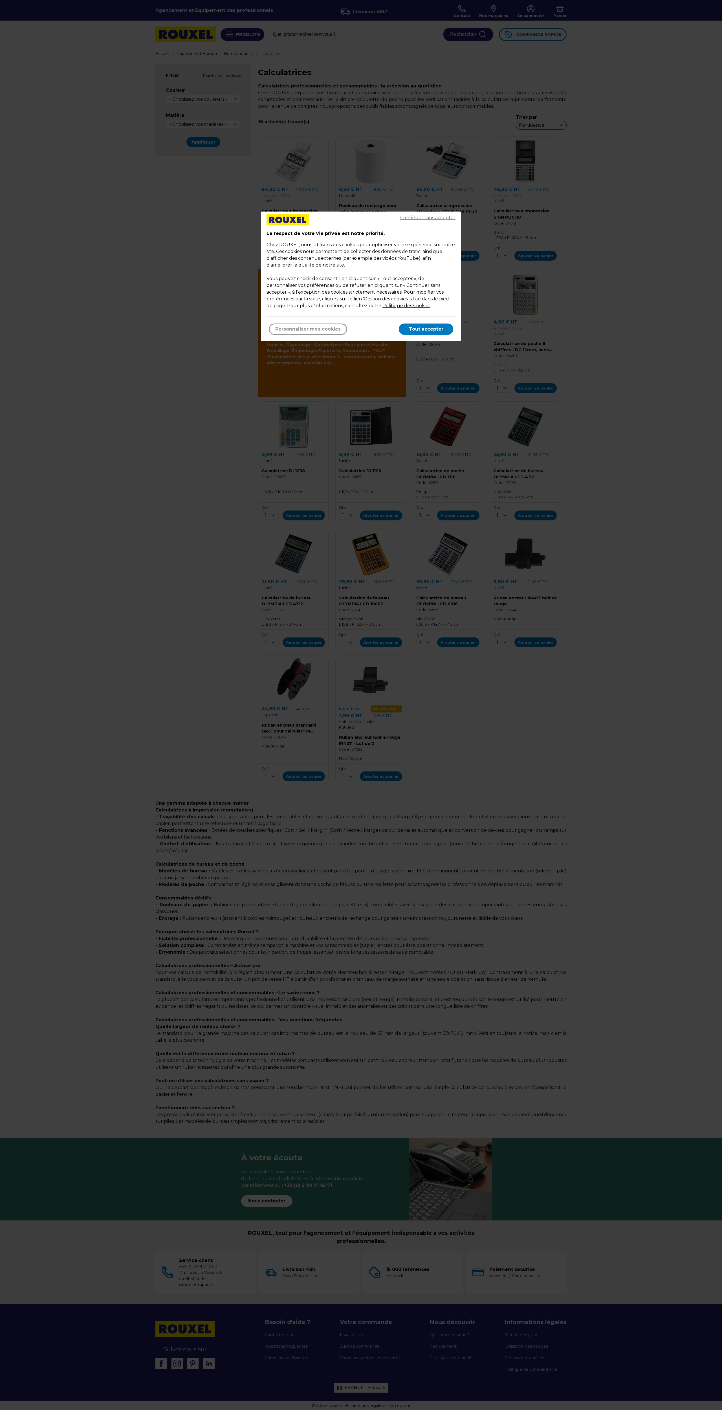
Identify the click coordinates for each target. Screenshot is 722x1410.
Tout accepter (426, 329)
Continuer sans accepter (427, 217)
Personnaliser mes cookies (308, 329)
